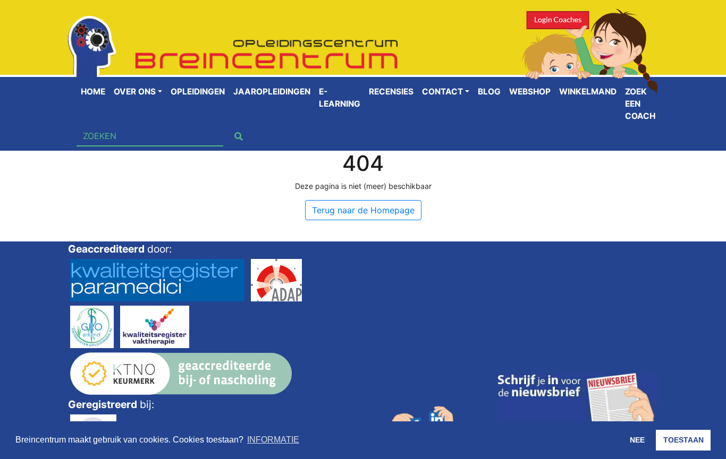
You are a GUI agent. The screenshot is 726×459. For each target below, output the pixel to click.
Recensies (391, 91)
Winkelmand (588, 91)
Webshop (530, 91)
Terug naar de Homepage (363, 210)
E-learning (339, 97)
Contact (442, 91)
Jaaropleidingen (271, 91)
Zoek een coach (640, 103)
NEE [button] (637, 440)
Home (93, 91)
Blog (489, 91)
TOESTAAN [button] (683, 440)
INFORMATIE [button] (273, 439)
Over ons (135, 91)
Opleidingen (198, 91)
